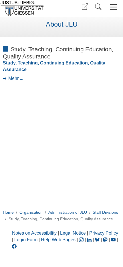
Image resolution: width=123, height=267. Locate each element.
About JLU (62, 24)
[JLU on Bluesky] (98, 239)
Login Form (25, 239)
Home (8, 212)
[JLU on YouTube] (114, 239)
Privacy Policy (103, 233)
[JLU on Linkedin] (90, 239)
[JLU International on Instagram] (82, 239)
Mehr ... (15, 78)
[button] (85, 6)
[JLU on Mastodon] (106, 239)
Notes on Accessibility (35, 233)
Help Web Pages (58, 239)
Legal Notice (73, 233)
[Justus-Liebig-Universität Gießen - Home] (30, 8)
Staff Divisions (105, 212)
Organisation (31, 212)
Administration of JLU (67, 212)
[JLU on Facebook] (14, 246)
